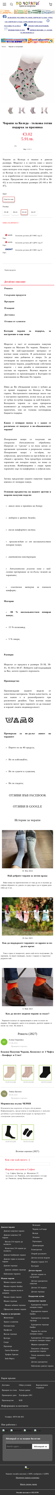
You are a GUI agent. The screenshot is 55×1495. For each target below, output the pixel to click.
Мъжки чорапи (7, 1278)
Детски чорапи (35, 1270)
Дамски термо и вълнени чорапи (13, 1260)
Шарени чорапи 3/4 (39, 1262)
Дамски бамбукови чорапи (15, 1255)
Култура (7, 1338)
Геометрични (36, 1250)
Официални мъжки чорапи (15, 1309)
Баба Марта (9, 1359)
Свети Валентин (11, 1350)
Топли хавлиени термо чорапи (40, 1356)
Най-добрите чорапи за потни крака (27, 875)
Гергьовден (37, 1241)
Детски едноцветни (39, 1362)
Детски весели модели (40, 1258)
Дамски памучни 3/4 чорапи (11, 1236)
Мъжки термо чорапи (13, 1297)
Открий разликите (39, 1254)
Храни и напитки (11, 1322)
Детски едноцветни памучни (38, 1282)
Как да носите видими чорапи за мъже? (27, 1013)
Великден (36, 1225)
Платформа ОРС (25, 1395)
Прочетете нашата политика (27, 1478)
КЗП (21, 1400)
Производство (8, 1400)
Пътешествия (9, 1326)
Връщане (9, 301)
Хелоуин (36, 1237)
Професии (8, 1330)
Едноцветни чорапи (37, 1301)
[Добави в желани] (49, 221)
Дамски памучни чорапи (14, 1231)
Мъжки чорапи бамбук (13, 1286)
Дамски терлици (10, 1266)
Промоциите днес (9, 1395)
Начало (4, 46)
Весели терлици (10, 1334)
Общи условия (25, 1385)
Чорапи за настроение (16, 46)
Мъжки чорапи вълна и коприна (12, 1291)
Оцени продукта (10, 270)
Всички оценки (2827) (27, 1151)
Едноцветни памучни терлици (39, 1319)
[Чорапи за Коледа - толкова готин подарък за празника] (27, 102)
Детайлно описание (15, 281)
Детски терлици (38, 1292)
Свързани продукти (15, 295)
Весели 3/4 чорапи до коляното (13, 1243)
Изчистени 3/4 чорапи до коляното (15, 1249)
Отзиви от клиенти (14, 321)
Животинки (9, 1318)
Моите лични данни (28, 1484)
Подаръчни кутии (36, 1296)
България (35, 1266)
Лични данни (24, 1390)
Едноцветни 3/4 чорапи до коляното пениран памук (41, 1339)
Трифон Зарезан (11, 1354)
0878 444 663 (18, 1417)
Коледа (35, 1233)
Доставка (9, 314)
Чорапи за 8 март (39, 1229)
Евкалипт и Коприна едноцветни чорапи (39, 1350)
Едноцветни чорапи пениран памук (39, 1306)
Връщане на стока (9, 1390)
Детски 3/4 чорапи (39, 1288)
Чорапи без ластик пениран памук (38, 1332)
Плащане (9, 308)
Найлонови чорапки (12, 1274)
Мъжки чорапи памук (13, 1282)
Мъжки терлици (10, 1301)
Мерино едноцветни (39, 1344)
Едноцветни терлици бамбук (39, 1326)
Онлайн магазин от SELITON (27, 1492)
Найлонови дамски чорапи (42, 1366)
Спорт (6, 1342)
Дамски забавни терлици (15, 1270)
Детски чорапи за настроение (38, 1275)
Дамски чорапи (8, 1227)
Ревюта (8, 288)
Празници (8, 1346)
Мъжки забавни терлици (15, 1305)
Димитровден (38, 1245)
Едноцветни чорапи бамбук (39, 1312)
